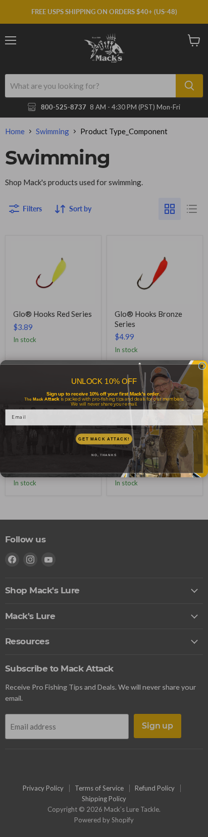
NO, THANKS (104, 455)
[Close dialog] (202, 366)
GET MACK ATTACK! (103, 438)
